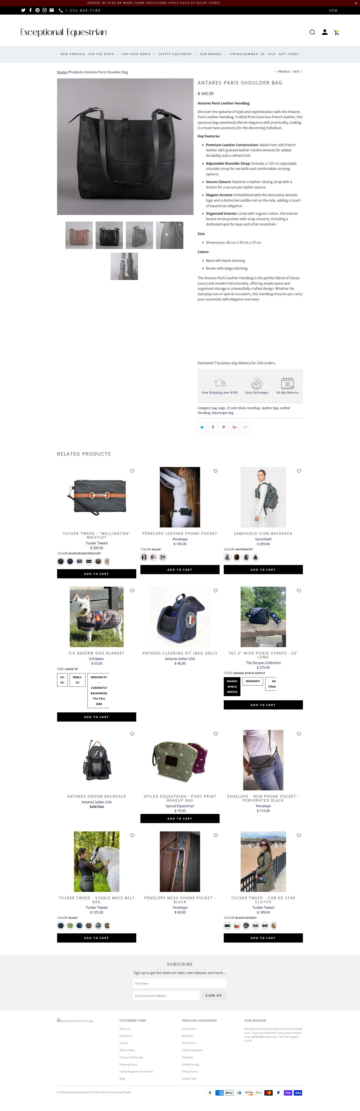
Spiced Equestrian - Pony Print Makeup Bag (180, 760)
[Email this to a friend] (245, 427)
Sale (272, 54)
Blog (122, 1078)
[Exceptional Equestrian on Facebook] (30, 11)
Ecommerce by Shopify (117, 1092)
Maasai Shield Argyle (232, 685)
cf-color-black (236, 408)
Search (124, 1043)
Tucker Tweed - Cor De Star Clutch (263, 861)
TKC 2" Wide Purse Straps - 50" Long (263, 617)
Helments (187, 1057)
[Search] (312, 32)
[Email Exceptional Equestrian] (51, 11)
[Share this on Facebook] (213, 427)
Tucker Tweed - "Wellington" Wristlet (96, 497)
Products (76, 72)
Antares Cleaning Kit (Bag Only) (180, 617)
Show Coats (189, 1029)
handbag (253, 408)
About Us (125, 1029)
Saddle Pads (189, 1078)
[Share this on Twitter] (202, 427)
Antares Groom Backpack (96, 760)
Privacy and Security (131, 1057)
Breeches (187, 1036)
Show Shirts (189, 1043)
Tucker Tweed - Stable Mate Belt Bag (96, 861)
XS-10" (62, 678)
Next (296, 71)
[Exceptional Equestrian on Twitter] (23, 11)
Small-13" (77, 678)
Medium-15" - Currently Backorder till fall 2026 (99, 690)
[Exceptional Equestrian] (63, 33)
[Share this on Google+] (234, 427)
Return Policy (127, 1050)
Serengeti (253, 680)
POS (96, 1092)
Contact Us (126, 1036)
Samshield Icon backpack (263, 497)
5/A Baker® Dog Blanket (96, 617)
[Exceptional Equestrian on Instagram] (44, 11)
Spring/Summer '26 (247, 54)
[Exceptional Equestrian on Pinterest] (37, 11)
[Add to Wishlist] (132, 471)
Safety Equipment (176, 54)
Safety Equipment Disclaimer (136, 1071)
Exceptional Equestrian (79, 1092)
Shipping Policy (128, 1064)
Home (62, 72)
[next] (186, 146)
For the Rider (102, 54)
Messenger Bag (223, 413)
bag (214, 408)
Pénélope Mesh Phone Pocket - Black (180, 861)
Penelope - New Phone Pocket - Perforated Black (263, 760)
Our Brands (211, 54)
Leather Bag (269, 408)
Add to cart (96, 574)
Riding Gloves (190, 1071)
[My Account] (325, 32)
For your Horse (137, 54)
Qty (200, 316)
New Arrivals (73, 54)
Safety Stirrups (190, 1064)
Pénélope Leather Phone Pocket (180, 497)
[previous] (64, 146)
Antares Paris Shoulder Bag (106, 72)
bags (222, 408)
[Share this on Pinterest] (223, 427)
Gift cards (289, 54)
